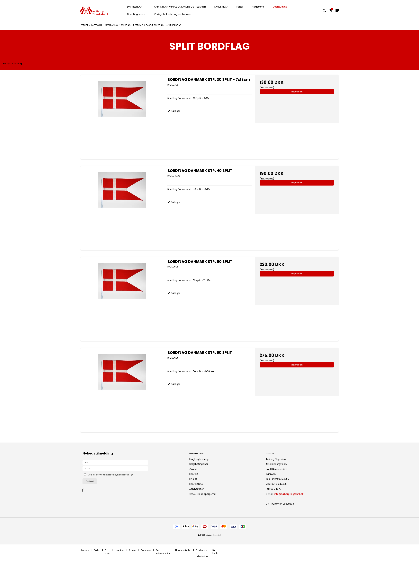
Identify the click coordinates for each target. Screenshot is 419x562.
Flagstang (258, 6)
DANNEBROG (134, 6)
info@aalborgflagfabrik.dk (288, 494)
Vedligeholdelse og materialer (172, 14)
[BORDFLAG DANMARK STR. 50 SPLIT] (122, 299)
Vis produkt (296, 91)
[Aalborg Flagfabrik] (100, 10)
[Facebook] (84, 490)
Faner (240, 6)
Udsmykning (280, 6)
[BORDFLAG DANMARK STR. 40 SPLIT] (122, 208)
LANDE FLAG (221, 6)
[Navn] (115, 462)
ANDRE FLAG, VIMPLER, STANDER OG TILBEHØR (180, 6)
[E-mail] (115, 468)
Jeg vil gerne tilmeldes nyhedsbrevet (122, 474)
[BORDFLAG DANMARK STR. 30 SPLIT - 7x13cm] (122, 117)
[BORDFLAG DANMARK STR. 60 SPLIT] (122, 390)
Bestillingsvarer (136, 14)
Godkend (90, 481)
